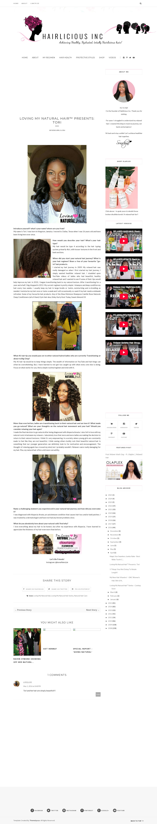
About (24, 3)
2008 (110, 628)
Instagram (123, 427)
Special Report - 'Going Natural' (82, 650)
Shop (102, 57)
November (114, 535)
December (114, 531)
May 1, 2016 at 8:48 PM (32, 686)
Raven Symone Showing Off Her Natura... (27, 660)
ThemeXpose (35, 820)
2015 (110, 603)
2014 (110, 607)
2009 (110, 625)
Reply (98, 694)
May (111, 549)
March (112, 592)
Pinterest (111, 437)
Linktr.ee (35, 3)
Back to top (136, 821)
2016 (110, 527)
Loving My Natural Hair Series (62, 596)
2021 (110, 509)
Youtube (124, 437)
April (112, 553)
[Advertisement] (57, 86)
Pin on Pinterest (82, 589)
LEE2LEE (27, 682)
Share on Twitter (59, 589)
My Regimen (49, 57)
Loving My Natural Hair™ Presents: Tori (125, 564)
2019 (110, 517)
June (112, 545)
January (113, 599)
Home (16, 3)
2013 (110, 610)
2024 (110, 499)
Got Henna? (50, 649)
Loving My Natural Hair (41, 596)
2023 (110, 502)
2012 (110, 614)
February (113, 596)
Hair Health (65, 57)
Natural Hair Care (80, 596)
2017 (110, 524)
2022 (110, 506)
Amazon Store (111, 427)
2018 (110, 520)
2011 (110, 617)
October (113, 538)
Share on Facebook (35, 589)
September (114, 542)
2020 (110, 513)
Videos (112, 57)
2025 (110, 495)
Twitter (136, 427)
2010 (110, 621)
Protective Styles (85, 57)
